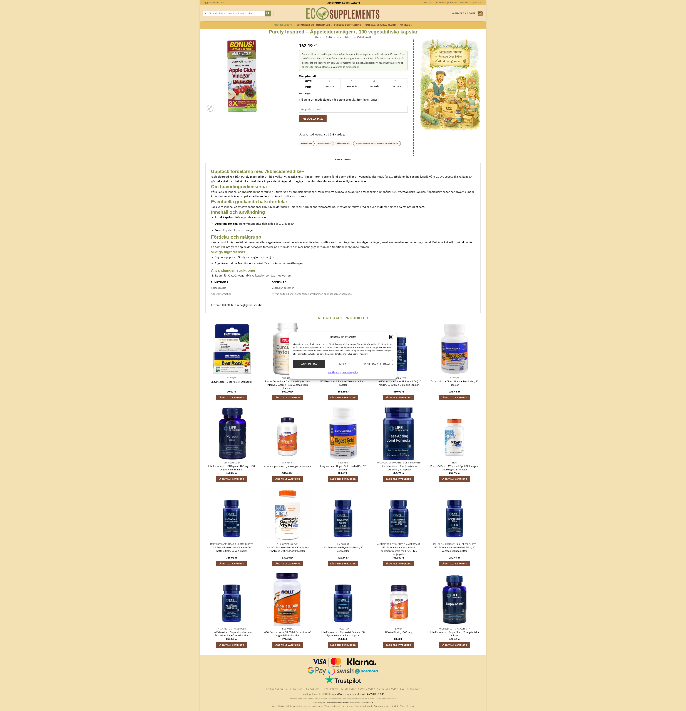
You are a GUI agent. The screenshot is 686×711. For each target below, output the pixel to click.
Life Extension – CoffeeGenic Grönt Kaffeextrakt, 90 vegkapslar (232, 549)
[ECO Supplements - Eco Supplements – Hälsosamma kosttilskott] (343, 13)
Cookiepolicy (334, 372)
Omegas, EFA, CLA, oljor (380, 24)
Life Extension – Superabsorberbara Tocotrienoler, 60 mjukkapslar (232, 634)
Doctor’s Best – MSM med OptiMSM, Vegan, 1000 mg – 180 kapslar (454, 468)
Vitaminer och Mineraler (313, 24)
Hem (318, 37)
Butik (329, 37)
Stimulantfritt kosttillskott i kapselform (377, 143)
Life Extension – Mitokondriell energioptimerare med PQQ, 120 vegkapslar (399, 551)
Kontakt (464, 2)
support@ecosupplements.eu (347, 694)
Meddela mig (312, 118)
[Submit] (268, 14)
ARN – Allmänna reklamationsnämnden (335, 702)
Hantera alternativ (378, 364)
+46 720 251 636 (375, 694)
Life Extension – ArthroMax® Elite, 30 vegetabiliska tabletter (454, 549)
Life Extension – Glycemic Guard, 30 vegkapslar (343, 549)
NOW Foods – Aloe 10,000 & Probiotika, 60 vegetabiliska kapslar (287, 634)
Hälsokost (306, 143)
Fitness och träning (347, 24)
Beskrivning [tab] (343, 159)
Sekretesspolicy (350, 372)
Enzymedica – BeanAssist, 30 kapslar (231, 381)
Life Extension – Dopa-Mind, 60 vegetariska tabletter (454, 634)
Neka (343, 364)
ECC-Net (370, 702)
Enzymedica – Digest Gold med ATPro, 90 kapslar (343, 468)
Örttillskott (364, 37)
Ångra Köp (413, 688)
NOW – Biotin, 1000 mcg (398, 632)
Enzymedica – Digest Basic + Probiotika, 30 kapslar (454, 383)
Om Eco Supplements (446, 2)
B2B (402, 688)
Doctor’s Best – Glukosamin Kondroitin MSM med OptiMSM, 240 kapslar (287, 549)
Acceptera (309, 364)
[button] (391, 337)
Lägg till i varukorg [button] (231, 397)
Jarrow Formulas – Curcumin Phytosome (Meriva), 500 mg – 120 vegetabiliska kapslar (287, 385)
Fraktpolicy (330, 688)
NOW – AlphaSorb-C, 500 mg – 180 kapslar (287, 466)
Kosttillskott (283, 24)
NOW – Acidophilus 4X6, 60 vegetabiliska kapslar (343, 383)
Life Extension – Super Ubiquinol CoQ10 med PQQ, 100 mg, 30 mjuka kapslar (398, 383)
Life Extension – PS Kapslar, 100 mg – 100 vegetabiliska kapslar (231, 468)
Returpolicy (348, 688)
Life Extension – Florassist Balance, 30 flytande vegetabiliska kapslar (343, 634)
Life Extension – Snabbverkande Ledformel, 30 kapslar (399, 468)
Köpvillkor (475, 2)
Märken (428, 2)
